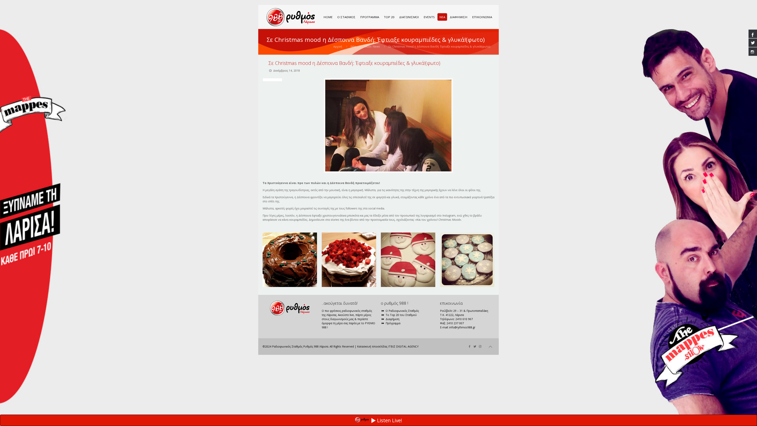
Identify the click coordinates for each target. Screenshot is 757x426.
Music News (372, 46)
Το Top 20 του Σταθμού (401, 315)
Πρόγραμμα (392, 323)
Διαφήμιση (392, 319)
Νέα (353, 46)
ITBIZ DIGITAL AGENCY (403, 346)
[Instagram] (480, 346)
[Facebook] (469, 346)
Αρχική (337, 46)
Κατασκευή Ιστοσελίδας (372, 346)
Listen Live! (389, 420)
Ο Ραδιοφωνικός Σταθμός (402, 311)
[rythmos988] (291, 17)
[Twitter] (475, 346)
